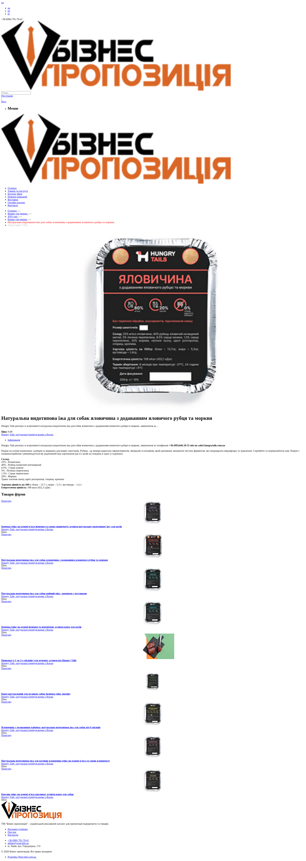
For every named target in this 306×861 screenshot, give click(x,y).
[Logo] (41, 818)
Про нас (12, 832)
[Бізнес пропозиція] (153, 89)
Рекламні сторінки (18, 829)
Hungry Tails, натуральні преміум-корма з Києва (27, 434)
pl (9, 13)
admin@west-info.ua (18, 843)
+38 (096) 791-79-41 (18, 840)
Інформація (14, 440)
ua (9, 8)
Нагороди (13, 835)
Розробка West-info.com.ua (22, 857)
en (9, 11)
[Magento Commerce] (153, 182)
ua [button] (2, 2)
